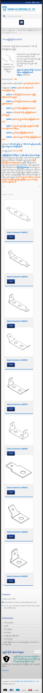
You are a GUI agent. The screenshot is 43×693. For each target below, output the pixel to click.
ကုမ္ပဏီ (6, 626)
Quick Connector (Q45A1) (17, 232)
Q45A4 (9, 108)
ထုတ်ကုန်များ (8, 629)
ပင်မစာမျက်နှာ (8, 622)
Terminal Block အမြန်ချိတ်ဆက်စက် (28, 30)
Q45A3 (9, 101)
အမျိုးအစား (11, 30)
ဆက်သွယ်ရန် (8, 639)
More (11, 237)
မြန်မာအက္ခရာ (35, 2)
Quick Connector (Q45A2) (17, 277)
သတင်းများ (7, 632)
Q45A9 (9, 137)
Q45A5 (9, 112)
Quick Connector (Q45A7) (17, 487)
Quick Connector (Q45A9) (17, 576)
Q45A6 (9, 119)
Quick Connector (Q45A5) (17, 404)
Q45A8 (9, 133)
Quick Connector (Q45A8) (17, 532)
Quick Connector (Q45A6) (17, 449)
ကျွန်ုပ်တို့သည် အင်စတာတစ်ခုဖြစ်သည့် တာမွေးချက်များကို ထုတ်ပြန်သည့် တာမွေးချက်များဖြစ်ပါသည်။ (27, 659)
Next (39, 651)
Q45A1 (14, 88)
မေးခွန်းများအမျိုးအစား (11, 635)
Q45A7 (9, 126)
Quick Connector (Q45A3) (17, 321)
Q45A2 (9, 95)
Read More (5, 670)
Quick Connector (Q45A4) (17, 360)
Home (4, 30)
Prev (36, 651)
